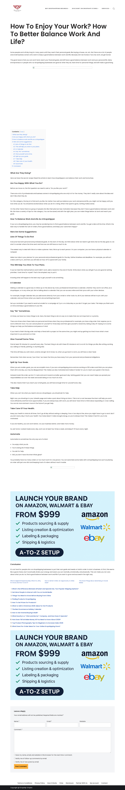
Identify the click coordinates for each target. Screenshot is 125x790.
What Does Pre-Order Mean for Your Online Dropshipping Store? (36, 626)
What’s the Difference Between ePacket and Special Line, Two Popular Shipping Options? (45, 589)
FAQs (61, 783)
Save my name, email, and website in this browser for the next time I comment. (44, 755)
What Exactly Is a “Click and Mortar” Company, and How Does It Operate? (40, 616)
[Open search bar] (114, 8)
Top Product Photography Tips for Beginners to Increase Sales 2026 (37, 623)
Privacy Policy (40, 783)
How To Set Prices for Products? (24, 602)
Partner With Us (81, 783)
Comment (18, 729)
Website (83, 721)
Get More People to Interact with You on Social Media (32, 592)
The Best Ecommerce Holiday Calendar (26, 609)
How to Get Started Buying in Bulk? (25, 613)
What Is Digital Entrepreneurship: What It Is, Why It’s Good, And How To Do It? (25, 582)
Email (49, 721)
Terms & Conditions (24, 783)
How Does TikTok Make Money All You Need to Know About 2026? (36, 620)
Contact (104, 783)
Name (16, 721)
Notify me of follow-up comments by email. (31, 758)
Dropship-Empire (26, 788)
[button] (68, 8)
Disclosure (69, 783)
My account (94, 783)
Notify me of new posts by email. (27, 762)
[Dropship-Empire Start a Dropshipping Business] (17, 8)
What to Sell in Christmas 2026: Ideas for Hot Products (32, 606)
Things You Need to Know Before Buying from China (31, 596)
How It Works (52, 783)
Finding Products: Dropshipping (24, 599)
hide (22, 132)
